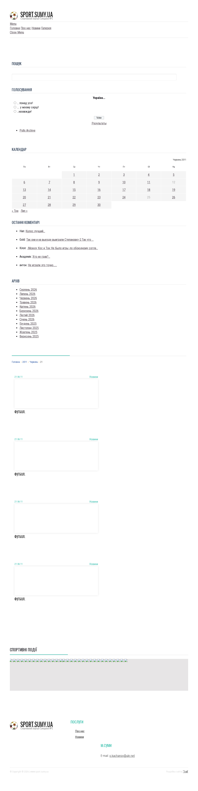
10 (123, 182)
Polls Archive (27, 130)
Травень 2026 (28, 302)
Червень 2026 (28, 298)
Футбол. (20, 412)
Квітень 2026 (28, 306)
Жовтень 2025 (28, 332)
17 (123, 190)
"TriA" (185, 771)
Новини (36, 28)
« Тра (15, 211)
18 (148, 190)
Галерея (46, 28)
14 (49, 190)
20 (24, 197)
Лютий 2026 (27, 315)
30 (99, 205)
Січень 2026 (27, 319)
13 (24, 190)
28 (49, 205)
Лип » (24, 211)
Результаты (99, 123)
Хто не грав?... (41, 256)
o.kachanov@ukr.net (122, 756)
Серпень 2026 (28, 289)
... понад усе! (25, 103)
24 (123, 197)
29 (74, 205)
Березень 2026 (29, 311)
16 (99, 190)
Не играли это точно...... (42, 265)
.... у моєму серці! (28, 107)
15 (74, 190)
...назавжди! (24, 111)
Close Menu (17, 32)
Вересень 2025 (29, 336)
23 (99, 197)
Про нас (26, 28)
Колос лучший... (35, 231)
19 (173, 190)
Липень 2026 (27, 294)
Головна (15, 28)
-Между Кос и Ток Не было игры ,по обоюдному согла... (62, 248)
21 (49, 197)
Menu (13, 24)
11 (148, 182)
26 (173, 197)
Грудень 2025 (28, 323)
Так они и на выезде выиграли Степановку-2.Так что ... (60, 239)
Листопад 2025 (29, 328)
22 (74, 197)
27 (24, 205)
